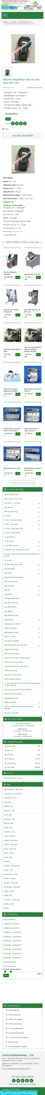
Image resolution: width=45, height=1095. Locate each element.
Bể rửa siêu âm (9, 569)
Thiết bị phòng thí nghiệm (17, 1046)
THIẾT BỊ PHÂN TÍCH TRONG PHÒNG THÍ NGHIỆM (18, 708)
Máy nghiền (8, 611)
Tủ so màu (8, 560)
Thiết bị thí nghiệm (15, 1019)
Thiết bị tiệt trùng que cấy (13, 662)
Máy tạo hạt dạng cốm (32, 274)
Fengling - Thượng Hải (11, 866)
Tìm (6, 975)
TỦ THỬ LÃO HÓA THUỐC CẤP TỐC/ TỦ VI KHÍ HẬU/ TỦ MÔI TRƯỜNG (22, 684)
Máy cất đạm (9, 620)
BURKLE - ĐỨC (9, 904)
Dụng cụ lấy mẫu (10, 702)
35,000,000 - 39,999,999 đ (12, 953)
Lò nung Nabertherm (15, 1028)
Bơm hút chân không (11, 654)
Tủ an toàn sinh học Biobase (18, 1037)
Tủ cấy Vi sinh (9, 541)
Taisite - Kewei (9, 853)
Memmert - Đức (9, 811)
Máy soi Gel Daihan (11, 581)
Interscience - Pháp (10, 874)
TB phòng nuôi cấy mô (12, 624)
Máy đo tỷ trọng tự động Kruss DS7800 (10, 390)
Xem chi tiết (16, 268)
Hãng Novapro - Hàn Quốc (13, 789)
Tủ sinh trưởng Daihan (12, 533)
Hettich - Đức (8, 806)
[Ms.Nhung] (22, 729)
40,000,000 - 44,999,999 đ (12, 958)
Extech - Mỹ (8, 828)
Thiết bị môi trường (15, 1024)
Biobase (6, 861)
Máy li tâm (8, 573)
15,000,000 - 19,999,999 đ (12, 936)
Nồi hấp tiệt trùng (10, 511)
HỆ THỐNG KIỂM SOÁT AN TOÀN (15, 645)
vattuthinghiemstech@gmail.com (18, 1069)
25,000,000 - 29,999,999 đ (12, 945)
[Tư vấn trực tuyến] (22, 723)
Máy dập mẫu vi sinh (11, 598)
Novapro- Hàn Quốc (11, 713)
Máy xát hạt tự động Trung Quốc (11, 311)
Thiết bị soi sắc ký (10, 671)
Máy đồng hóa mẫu (11, 615)
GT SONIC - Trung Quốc (12, 900)
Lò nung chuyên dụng (16, 1033)
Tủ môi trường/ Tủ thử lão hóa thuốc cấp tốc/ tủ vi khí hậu (22, 555)
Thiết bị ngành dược (11, 494)
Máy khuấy (8, 594)
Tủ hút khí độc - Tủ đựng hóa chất (16, 550)
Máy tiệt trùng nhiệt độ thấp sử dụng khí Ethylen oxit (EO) (32, 349)
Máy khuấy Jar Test (11, 698)
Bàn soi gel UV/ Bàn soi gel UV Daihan (17, 690)
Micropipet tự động (11, 632)
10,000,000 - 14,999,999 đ (12, 932)
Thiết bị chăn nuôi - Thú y (13, 499)
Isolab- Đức (8, 895)
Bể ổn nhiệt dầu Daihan (12, 679)
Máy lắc (7, 590)
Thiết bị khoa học (14, 1015)
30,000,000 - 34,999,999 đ (12, 949)
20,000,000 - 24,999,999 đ (12, 941)
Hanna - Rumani (9, 836)
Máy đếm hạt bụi (10, 607)
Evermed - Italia (9, 832)
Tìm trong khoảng (9, 966)
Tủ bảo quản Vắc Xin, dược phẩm (16, 666)
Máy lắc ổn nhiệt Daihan (13, 675)
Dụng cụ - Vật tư (10, 637)
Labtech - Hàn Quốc (11, 840)
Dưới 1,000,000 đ (9, 920)
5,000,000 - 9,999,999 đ (11, 928)
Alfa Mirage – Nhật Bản (12, 887)
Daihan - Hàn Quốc (10, 844)
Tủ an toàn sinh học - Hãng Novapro (17, 658)
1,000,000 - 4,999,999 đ (11, 924)
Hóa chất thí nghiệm (11, 641)
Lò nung (7, 516)
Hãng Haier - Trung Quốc (13, 794)
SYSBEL (6, 908)
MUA (8, 119)
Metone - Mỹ (8, 823)
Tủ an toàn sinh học (11, 545)
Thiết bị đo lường (10, 628)
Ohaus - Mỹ (8, 857)
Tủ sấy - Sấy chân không (13, 520)
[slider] (5, 972)
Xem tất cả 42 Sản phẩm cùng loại (22, 483)
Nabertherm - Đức (10, 798)
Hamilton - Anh (9, 819)
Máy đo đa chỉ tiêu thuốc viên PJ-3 (31, 430)
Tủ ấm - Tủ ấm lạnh (11, 524)
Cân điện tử (8, 507)
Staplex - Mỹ (8, 870)
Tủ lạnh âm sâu (9, 537)
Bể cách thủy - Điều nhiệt (13, 564)
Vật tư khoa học (13, 1010)
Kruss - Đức (8, 815)
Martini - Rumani (10, 878)
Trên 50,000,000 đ (9, 962)
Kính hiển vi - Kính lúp (12, 503)
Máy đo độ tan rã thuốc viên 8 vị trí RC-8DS (12, 430)
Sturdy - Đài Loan (10, 849)
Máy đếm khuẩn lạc (11, 603)
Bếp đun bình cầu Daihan (13, 694)
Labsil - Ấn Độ (9, 891)
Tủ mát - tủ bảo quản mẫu (13, 528)
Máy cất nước (9, 586)
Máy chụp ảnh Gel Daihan (13, 577)
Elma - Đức (7, 802)
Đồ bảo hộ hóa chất (11, 649)
